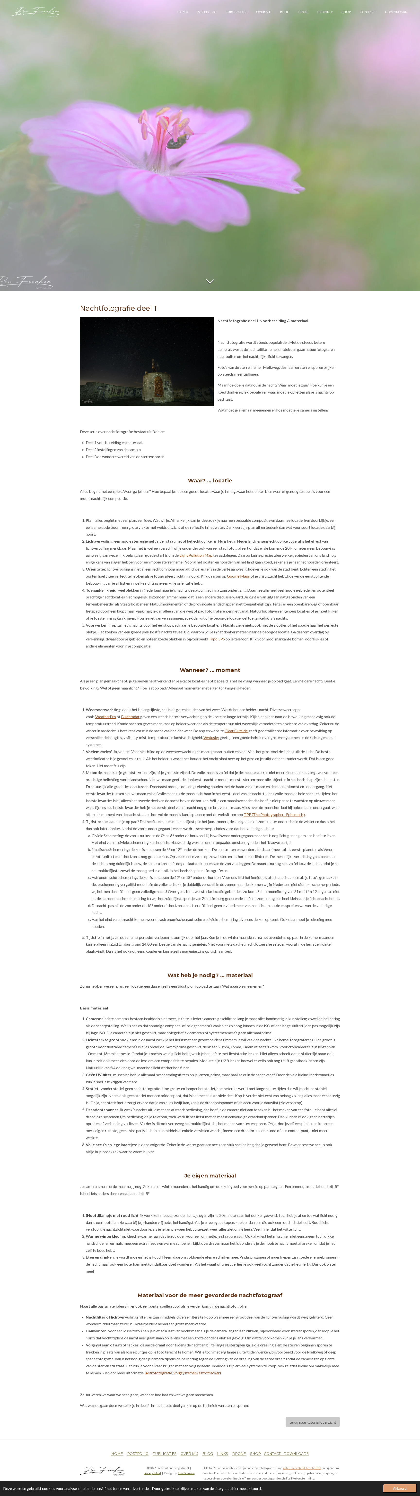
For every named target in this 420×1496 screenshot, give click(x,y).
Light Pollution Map (195, 555)
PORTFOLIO (138, 1454)
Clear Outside (236, 730)
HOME (117, 1454)
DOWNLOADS (296, 1454)
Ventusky (211, 737)
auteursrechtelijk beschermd (302, 1468)
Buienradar (130, 716)
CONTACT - (274, 1454)
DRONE (239, 1454)
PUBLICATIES (164, 1454)
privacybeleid (152, 1473)
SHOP (255, 1454)
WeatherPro (105, 716)
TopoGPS (216, 639)
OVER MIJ (189, 1454)
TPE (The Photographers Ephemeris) (274, 814)
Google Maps (238, 576)
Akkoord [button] (400, 1488)
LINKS (222, 1454)
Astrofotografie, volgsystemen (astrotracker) (183, 1372)
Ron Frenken (186, 1473)
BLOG (207, 1454)
